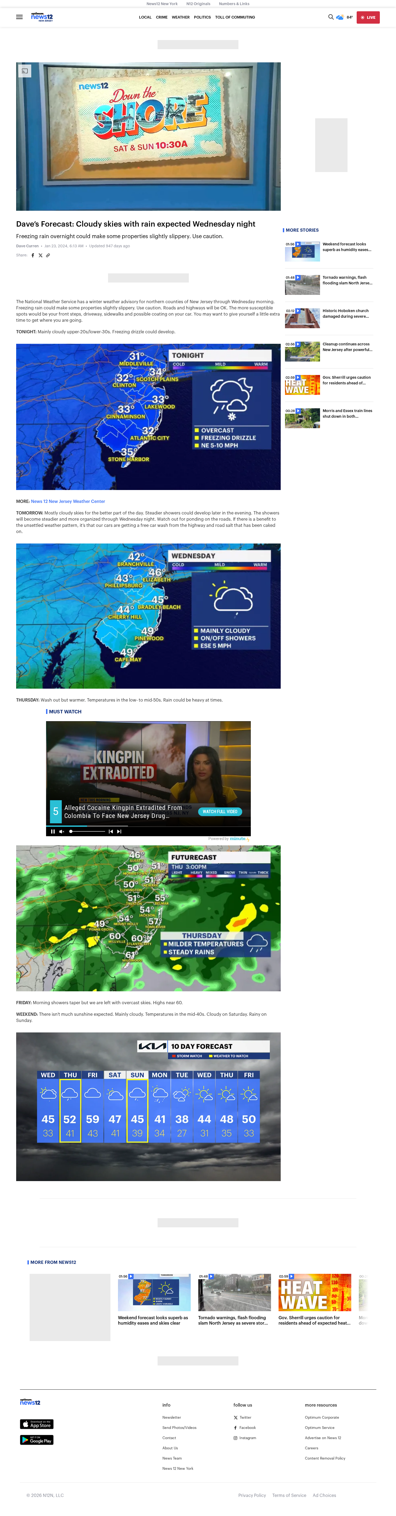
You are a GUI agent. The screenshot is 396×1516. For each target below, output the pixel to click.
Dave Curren (27, 246)
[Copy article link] (48, 255)
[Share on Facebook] (33, 255)
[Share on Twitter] (40, 255)
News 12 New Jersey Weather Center (68, 501)
